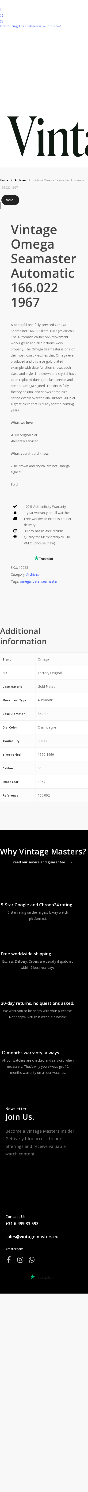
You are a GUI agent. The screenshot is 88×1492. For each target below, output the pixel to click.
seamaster (49, 581)
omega (25, 581)
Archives (21, 180)
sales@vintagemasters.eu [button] (31, 1236)
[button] (43, 862)
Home (4, 180)
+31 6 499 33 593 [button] (21, 1223)
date (36, 581)
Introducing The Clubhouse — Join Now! (30, 26)
